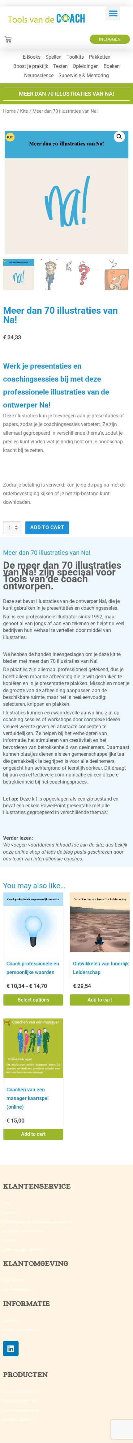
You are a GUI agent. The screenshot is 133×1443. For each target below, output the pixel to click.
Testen (60, 66)
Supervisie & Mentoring (83, 75)
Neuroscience (39, 75)
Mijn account (14, 1280)
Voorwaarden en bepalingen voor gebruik (37, 1222)
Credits (9, 1240)
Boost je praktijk (30, 66)
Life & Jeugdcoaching (21, 1410)
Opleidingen (86, 66)
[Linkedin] (11, 1348)
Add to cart (47, 527)
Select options (33, 1000)
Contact (9, 1213)
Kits (24, 111)
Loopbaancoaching (19, 1392)
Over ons (10, 1321)
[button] (113, 13)
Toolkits (75, 57)
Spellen (53, 57)
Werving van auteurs (20, 1330)
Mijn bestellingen (17, 1290)
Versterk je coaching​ (20, 1401)
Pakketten (99, 57)
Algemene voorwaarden (23, 1231)
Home (9, 111)
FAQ (6, 1203)
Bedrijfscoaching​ (17, 1419)
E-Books (32, 57)
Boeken (112, 66)
